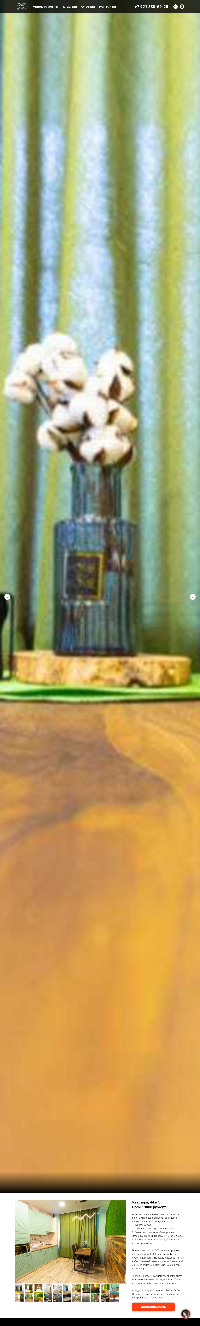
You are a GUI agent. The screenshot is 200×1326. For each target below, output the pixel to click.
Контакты (107, 6)
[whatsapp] (182, 6)
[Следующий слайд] (193, 597)
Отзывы (88, 6)
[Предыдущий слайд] (7, 597)
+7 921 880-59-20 (151, 6)
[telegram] (175, 6)
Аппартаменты (46, 6)
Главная (70, 6)
